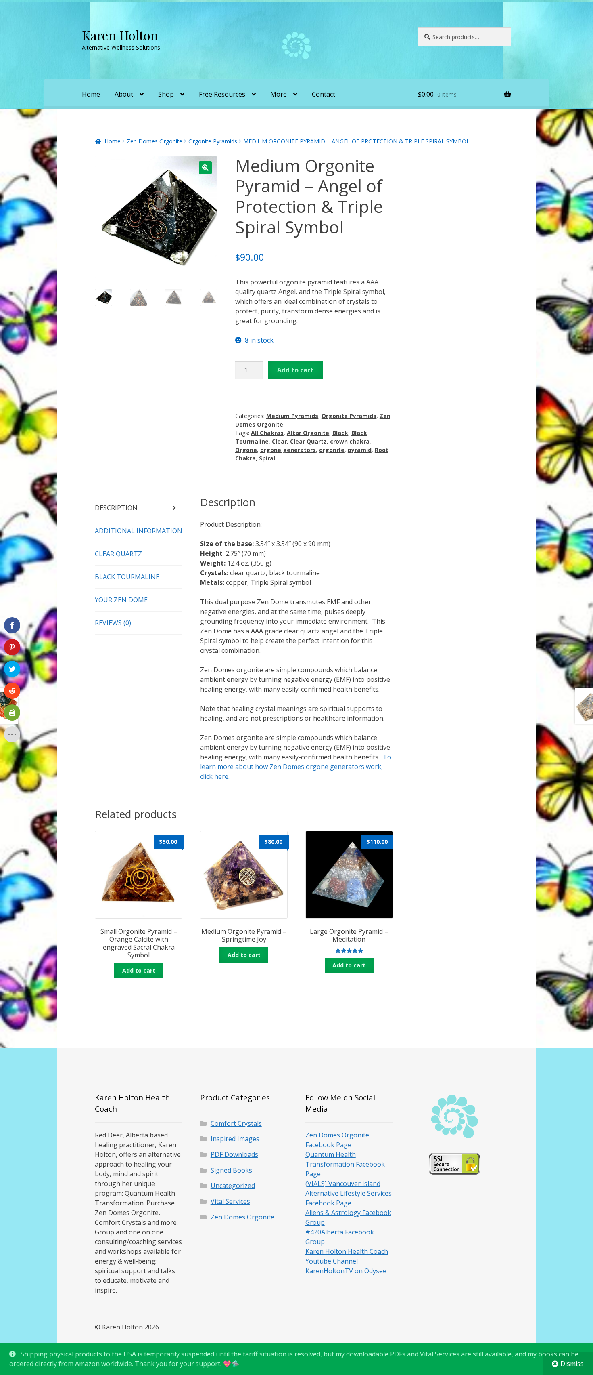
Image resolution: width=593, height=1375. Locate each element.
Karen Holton (120, 35)
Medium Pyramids (292, 416)
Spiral (267, 458)
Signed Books (231, 1170)
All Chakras (267, 433)
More (278, 94)
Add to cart (295, 370)
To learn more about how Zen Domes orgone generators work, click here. (295, 767)
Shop (166, 94)
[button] (205, 167)
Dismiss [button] (572, 1363)
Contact (323, 94)
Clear (279, 441)
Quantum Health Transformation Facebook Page (345, 1164)
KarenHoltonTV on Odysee (345, 1270)
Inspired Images (235, 1138)
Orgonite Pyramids (212, 141)
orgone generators (288, 450)
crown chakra (350, 441)
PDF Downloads (234, 1154)
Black (340, 433)
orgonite (332, 450)
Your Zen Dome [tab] (121, 599)
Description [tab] (116, 507)
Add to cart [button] (138, 970)
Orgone (246, 450)
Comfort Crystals (236, 1123)
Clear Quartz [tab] (118, 553)
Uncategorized (233, 1185)
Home (91, 94)
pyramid (360, 450)
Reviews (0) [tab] (113, 622)
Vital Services (230, 1201)
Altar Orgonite (308, 433)
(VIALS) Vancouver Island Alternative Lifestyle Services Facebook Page (348, 1193)
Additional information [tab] (138, 530)
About (124, 94)
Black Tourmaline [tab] (127, 576)
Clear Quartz (308, 441)
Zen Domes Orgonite (154, 141)
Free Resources (222, 94)
